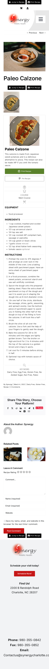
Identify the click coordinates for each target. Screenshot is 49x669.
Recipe (6, 387)
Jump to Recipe (17, 2)
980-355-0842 (30, 640)
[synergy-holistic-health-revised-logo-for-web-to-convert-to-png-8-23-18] (19, 11)
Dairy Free (31, 384)
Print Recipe (35, 2)
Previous (33, 33)
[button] (5, 454)
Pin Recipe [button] (25, 179)
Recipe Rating (10, 472)
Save (40, 408)
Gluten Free (40, 384)
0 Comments (15, 387)
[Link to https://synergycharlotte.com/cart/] (21, 8)
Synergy (9, 384)
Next (41, 33)
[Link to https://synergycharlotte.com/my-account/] (27, 8)
